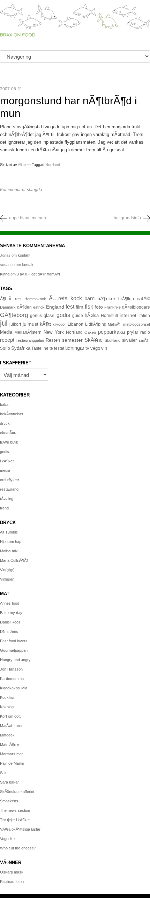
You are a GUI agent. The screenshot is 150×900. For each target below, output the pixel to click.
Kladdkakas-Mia (13, 688)
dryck (5, 423)
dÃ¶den (24, 307)
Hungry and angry (15, 660)
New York (54, 332)
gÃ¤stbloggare (136, 307)
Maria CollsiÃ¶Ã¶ (14, 560)
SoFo (5, 348)
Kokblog (7, 707)
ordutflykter (9, 480)
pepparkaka (111, 332)
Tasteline (39, 348)
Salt (3, 773)
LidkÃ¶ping (95, 324)
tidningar (74, 348)
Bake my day (11, 613)
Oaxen (90, 332)
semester (72, 340)
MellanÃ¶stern (28, 332)
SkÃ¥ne (93, 340)
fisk (89, 306)
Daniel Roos (10, 622)
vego (95, 348)
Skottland (112, 340)
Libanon (75, 324)
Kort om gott (10, 716)
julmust (30, 324)
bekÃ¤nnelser (11, 414)
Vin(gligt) (7, 570)
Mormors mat (11, 754)
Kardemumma (12, 678)
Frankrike (112, 307)
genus (36, 315)
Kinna (4, 274)
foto (99, 307)
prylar (132, 332)
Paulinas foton (12, 881)
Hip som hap (10, 541)
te (51, 348)
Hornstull (109, 315)
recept (7, 340)
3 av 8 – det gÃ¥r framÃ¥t (38, 274)
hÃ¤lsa (92, 315)
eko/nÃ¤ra (8, 433)
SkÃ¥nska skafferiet (17, 791)
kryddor (59, 324)
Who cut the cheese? (18, 848)
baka (4, 404)
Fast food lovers (14, 641)
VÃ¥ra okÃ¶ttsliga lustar (20, 829)
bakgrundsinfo (127, 217)
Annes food (9, 603)
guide (77, 315)
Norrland (52, 164)
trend (4, 508)
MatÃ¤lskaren (11, 726)
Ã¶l (3, 299)
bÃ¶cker (106, 298)
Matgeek (7, 735)
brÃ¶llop (126, 299)
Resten (53, 340)
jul (4, 323)
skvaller (129, 340)
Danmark (8, 307)
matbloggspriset (136, 324)
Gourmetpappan (14, 650)
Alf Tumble (9, 532)
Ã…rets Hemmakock (27, 299)
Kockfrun (7, 697)
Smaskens (9, 801)
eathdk (39, 307)
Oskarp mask (11, 872)
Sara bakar (9, 782)
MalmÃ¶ (114, 324)
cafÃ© (143, 298)
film (79, 307)
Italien (144, 315)
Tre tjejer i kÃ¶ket (15, 820)
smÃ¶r (144, 340)
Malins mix (9, 551)
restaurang (9, 489)
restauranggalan (30, 340)
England (55, 307)
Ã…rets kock (65, 298)
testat (59, 348)
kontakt (24, 255)
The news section (15, 810)
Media (6, 332)
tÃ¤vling (6, 499)
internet (128, 315)
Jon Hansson (11, 669)
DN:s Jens (9, 631)
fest (70, 306)
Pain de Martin (12, 763)
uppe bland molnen (27, 217)
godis (63, 315)
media (5, 470)
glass (49, 315)
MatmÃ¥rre (9, 744)
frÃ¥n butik (9, 442)
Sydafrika (20, 348)
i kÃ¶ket (7, 461)
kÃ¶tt (45, 324)
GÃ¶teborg (14, 315)
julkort (15, 324)
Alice (22, 164)
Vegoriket (8, 839)
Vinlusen (7, 579)
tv (87, 348)
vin (104, 348)
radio (145, 332)
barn (89, 298)
